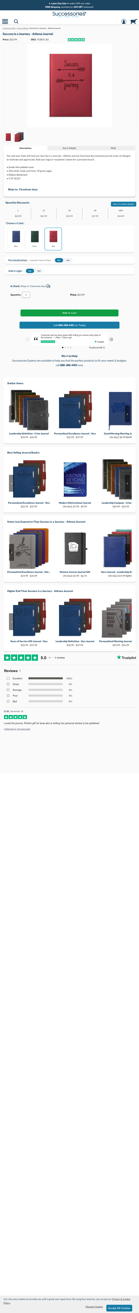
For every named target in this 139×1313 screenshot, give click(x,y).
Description (25, 148)
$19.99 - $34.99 (29, 573)
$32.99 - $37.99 (75, 435)
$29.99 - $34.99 (29, 435)
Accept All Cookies (119, 1308)
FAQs (113, 148)
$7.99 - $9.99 (75, 504)
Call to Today (69, 325)
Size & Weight (69, 148)
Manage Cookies (94, 1306)
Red (53, 246)
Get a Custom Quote (123, 204)
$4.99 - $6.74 (74, 573)
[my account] (123, 23)
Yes (68, 260)
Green (34, 246)
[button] (5, 23)
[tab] (25, 148)
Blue (16, 246)
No (58, 260)
